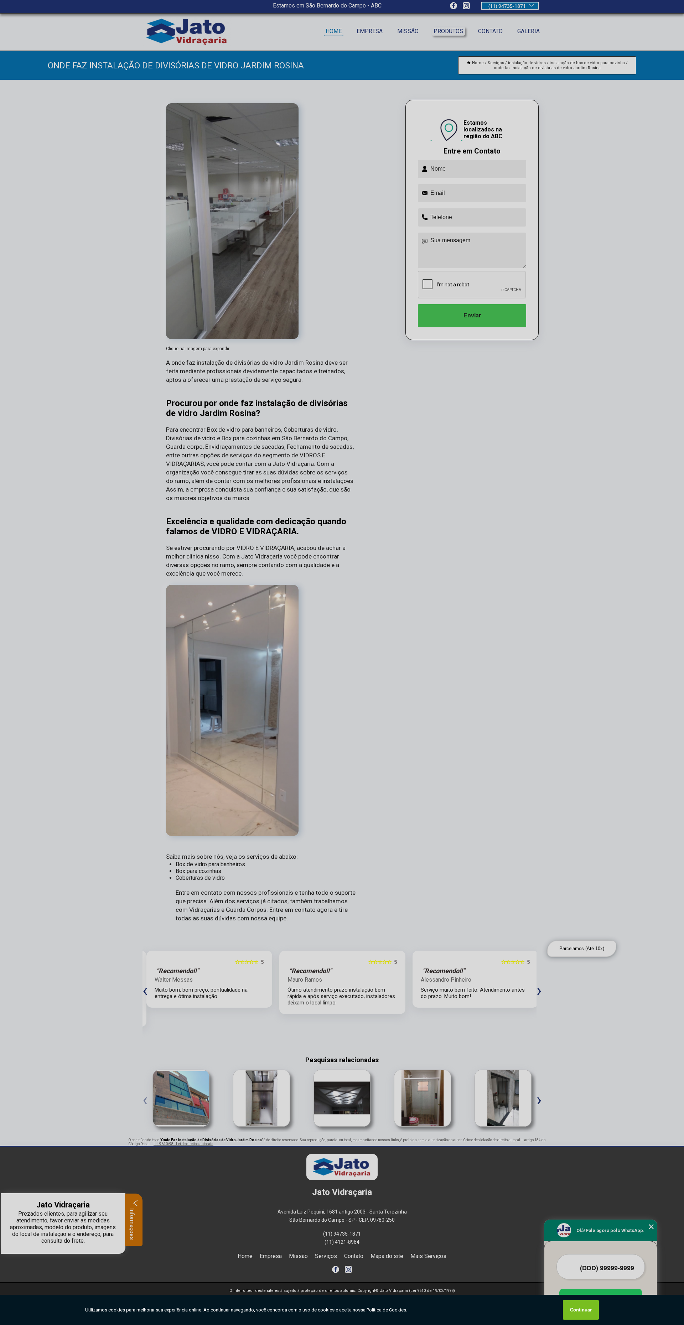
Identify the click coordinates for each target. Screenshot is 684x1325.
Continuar (581, 1310)
